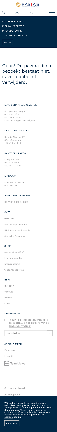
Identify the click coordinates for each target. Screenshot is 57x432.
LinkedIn (9, 356)
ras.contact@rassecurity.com (20, 120)
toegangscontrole (14, 269)
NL (32, 13)
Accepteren (11, 423)
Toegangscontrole (14, 35)
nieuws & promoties (15, 224)
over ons (9, 218)
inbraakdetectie (13, 258)
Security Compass (14, 236)
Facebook (9, 350)
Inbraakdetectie (13, 26)
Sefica (7, 303)
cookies (8, 417)
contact (8, 291)
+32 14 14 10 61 (12, 165)
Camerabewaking (13, 21)
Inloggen (9, 285)
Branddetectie (12, 30)
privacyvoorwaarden (20, 325)
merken (8, 297)
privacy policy (12, 394)
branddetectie (12, 264)
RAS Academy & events (17, 230)
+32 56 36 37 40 (13, 117)
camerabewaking (14, 252)
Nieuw (7, 42)
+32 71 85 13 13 (12, 143)
